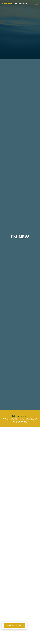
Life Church (14, 3)
